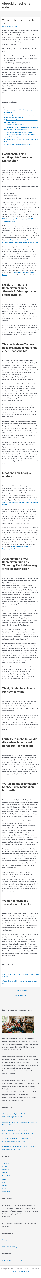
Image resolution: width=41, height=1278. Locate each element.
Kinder (4, 1182)
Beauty (4, 1166)
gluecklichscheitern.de (17, 5)
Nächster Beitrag (20, 995)
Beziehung (5, 1169)
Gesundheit (6, 1176)
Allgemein (6, 26)
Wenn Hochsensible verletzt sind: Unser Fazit (20, 144)
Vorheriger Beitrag (20, 990)
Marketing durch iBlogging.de (12, 1260)
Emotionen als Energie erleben (15, 124)
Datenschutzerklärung (9, 1247)
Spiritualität (6, 1192)
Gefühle (4, 1172)
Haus (4, 1179)
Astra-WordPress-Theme (20, 1271)
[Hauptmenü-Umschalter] (37, 5)
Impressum (6, 1240)
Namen (4, 1185)
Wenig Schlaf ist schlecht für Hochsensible (19, 132)
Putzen (4, 1188)
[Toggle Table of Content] (3, 108)
